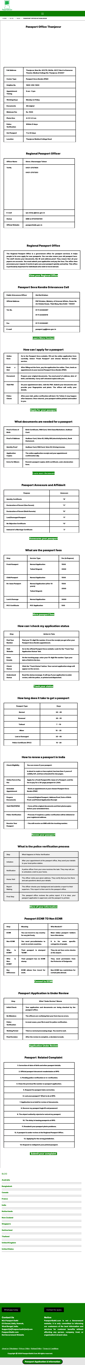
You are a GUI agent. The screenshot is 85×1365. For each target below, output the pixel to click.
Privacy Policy (24, 1348)
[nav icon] (42, 13)
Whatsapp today (11, 1310)
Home (5, 18)
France (5, 1199)
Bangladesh (7, 1186)
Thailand (5, 1236)
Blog (12, 18)
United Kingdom (9, 1243)
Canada (5, 1192)
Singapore (6, 1224)
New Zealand (7, 1217)
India (18, 18)
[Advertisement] (43, 50)
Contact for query (54, 1310)
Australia (6, 1180)
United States (8, 1249)
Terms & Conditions (50, 1348)
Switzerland (7, 1230)
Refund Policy (36, 1348)
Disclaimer (14, 1348)
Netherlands (7, 1211)
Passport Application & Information (42, 1361)
